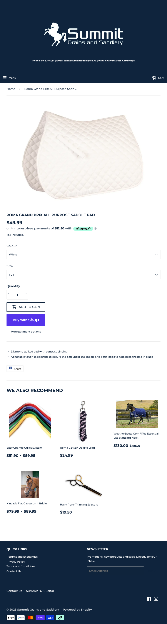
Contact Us (14, 571)
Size (10, 266)
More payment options (26, 331)
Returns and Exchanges (22, 556)
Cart (160, 77)
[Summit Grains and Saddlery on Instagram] (156, 599)
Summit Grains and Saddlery (38, 609)
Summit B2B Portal (40, 591)
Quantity (13, 286)
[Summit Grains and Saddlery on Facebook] (149, 599)
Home (11, 89)
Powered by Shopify (77, 609)
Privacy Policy (16, 561)
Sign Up (152, 571)
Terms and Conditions (21, 566)
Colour (12, 246)
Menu (12, 77)
